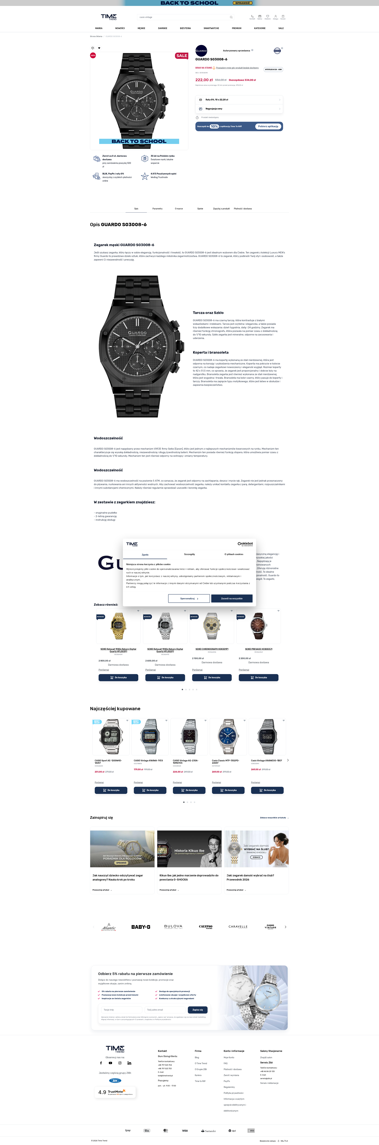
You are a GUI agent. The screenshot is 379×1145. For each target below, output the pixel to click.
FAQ (225, 1063)
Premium (236, 28)
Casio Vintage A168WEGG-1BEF (266, 761)
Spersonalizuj (187, 598)
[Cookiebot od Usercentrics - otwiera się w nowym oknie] (240, 544)
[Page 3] (189, 689)
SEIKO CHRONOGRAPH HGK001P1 (212, 649)
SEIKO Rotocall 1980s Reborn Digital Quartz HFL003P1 (118, 650)
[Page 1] (182, 689)
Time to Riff (200, 1081)
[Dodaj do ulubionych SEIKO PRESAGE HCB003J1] (278, 610)
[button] (139, 100)
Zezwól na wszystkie (232, 598)
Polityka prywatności (233, 1093)
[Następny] (285, 926)
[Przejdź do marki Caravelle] (238, 927)
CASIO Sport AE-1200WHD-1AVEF (108, 762)
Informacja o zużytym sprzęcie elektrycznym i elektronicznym (235, 1105)
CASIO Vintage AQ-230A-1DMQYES (186, 762)
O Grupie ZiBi (201, 1069)
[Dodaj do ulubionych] (99, 48)
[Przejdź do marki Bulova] (173, 927)
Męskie (141, 28)
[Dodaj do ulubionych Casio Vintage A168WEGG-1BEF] (283, 720)
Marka (98, 28)
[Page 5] (196, 689)
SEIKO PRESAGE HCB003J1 (258, 649)
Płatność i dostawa (233, 1069)
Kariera (198, 1075)
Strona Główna (96, 36)
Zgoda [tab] (145, 554)
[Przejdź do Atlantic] (109, 927)
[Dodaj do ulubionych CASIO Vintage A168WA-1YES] (166, 720)
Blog (197, 1057)
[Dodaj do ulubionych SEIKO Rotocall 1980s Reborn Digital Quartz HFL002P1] (185, 610)
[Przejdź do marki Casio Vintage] (270, 927)
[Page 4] (193, 689)
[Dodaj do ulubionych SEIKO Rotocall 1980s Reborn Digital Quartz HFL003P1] (138, 610)
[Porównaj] (93, 48)
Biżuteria (185, 28)
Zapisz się (198, 1010)
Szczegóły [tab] (189, 554)
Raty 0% (243, 100)
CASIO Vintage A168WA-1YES (148, 761)
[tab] (136, 209)
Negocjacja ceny (243, 109)
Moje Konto (229, 1057)
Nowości (120, 28)
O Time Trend (201, 1063)
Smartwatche (211, 28)
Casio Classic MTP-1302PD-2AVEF (225, 762)
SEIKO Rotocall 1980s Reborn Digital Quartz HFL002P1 (165, 650)
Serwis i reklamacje (269, 1083)
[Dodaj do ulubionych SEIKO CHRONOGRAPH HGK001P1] (231, 610)
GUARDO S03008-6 (114, 36)
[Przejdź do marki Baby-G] (141, 927)
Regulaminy (229, 1087)
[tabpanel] (189, 458)
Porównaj (104, 669)
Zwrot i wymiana (231, 1075)
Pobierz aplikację (268, 126)
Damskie (162, 28)
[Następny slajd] (287, 760)
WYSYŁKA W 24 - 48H (273, 69)
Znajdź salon (266, 1057)
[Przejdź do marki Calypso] (206, 927)
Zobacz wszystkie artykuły (274, 818)
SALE (281, 28)
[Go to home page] (109, 17)
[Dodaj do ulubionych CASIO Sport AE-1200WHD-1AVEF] (127, 720)
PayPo (227, 1081)
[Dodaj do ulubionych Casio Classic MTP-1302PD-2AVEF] (244, 720)
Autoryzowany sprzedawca (236, 50)
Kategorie (260, 28)
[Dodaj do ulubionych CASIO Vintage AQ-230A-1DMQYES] (205, 720)
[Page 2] (186, 689)
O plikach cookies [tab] (234, 554)
